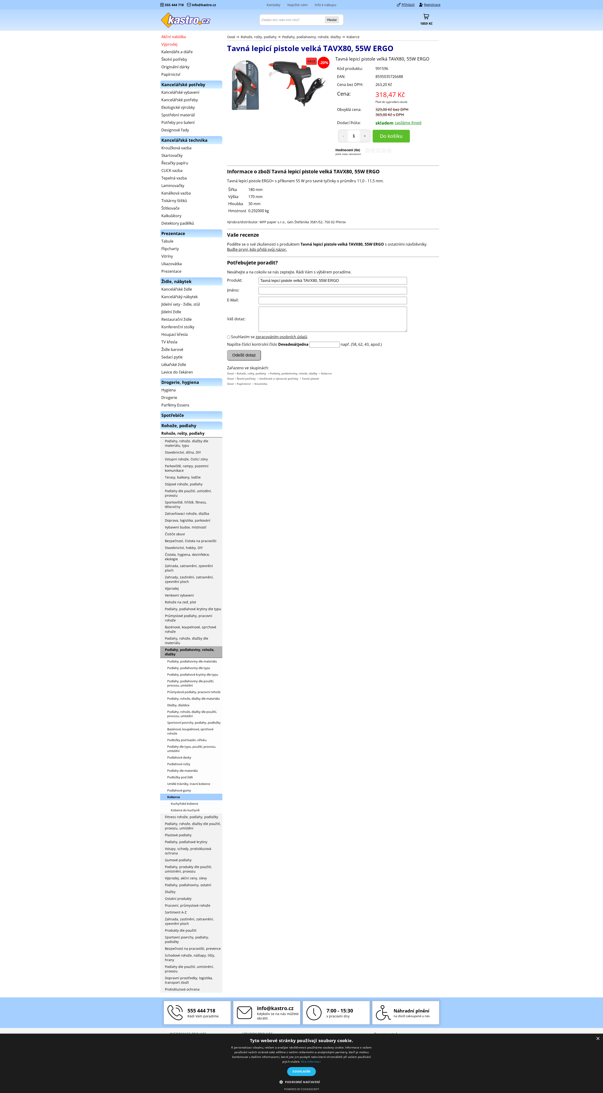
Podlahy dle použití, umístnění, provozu (189, 968)
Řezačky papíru (174, 163)
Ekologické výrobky (178, 107)
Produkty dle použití (180, 930)
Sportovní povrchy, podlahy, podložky (194, 722)
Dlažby (170, 892)
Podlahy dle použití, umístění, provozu (188, 493)
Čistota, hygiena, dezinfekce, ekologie (187, 556)
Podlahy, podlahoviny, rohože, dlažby (311, 37)
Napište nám (297, 5)
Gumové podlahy (178, 860)
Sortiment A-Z (176, 912)
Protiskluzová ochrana (182, 989)
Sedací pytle (172, 357)
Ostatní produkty (178, 898)
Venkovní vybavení (179, 595)
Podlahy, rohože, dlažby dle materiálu (186, 640)
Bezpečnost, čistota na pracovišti (190, 541)
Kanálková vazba (176, 193)
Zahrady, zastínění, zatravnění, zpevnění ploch (189, 579)
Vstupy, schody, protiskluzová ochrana (188, 850)
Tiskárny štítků (174, 200)
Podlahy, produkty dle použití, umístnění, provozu (188, 869)
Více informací (311, 1062)
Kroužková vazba (176, 147)
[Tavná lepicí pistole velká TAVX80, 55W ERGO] (279, 85)
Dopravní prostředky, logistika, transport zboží (189, 980)
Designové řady (175, 130)
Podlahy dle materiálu (182, 770)
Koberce (352, 37)
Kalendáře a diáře (177, 51)
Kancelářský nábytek (179, 296)
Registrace (432, 4)
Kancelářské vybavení (180, 92)
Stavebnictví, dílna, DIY (183, 452)
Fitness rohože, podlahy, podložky (191, 817)
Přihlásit (408, 4)
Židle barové (172, 349)
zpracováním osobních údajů (281, 336)
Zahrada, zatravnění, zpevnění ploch (189, 568)
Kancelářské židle (176, 289)
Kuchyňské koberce (184, 803)
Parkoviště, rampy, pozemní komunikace (186, 468)
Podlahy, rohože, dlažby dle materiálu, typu (186, 443)
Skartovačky (172, 155)
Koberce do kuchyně (185, 810)
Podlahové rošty (178, 764)
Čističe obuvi (175, 534)
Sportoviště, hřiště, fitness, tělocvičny (186, 504)
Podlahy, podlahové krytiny (186, 842)
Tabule (167, 241)
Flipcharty (170, 248)
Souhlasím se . (269, 336)
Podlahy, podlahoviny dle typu (188, 668)
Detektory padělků (177, 223)
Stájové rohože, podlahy (184, 484)
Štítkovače (170, 208)
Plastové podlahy (178, 835)
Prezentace (171, 271)
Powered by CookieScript (301, 1089)
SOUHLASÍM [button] (301, 1071)
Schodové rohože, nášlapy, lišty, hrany (190, 957)
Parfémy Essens (175, 405)
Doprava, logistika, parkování (187, 520)
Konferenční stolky (177, 326)
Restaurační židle (176, 319)
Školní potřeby (246, 378)
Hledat (332, 20)
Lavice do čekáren (177, 372)
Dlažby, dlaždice (178, 705)
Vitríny (167, 256)
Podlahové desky (179, 757)
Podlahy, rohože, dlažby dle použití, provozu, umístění (192, 714)
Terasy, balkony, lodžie (183, 477)
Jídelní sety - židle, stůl (180, 304)
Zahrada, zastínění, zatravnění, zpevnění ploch (189, 921)
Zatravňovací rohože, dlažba (187, 513)
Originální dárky (175, 66)
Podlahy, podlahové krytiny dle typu (193, 609)
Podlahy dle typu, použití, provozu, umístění (191, 748)
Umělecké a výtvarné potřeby (278, 378)
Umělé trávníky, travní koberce (188, 784)
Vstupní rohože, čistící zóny (186, 459)
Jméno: (233, 290)
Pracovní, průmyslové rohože (187, 905)
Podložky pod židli (180, 777)
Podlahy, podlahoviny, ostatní (188, 885)
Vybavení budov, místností (185, 527)
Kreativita (260, 384)
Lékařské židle (173, 364)
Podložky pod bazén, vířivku (187, 740)
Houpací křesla (174, 334)
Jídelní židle (171, 311)
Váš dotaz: (236, 318)
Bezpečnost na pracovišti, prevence (193, 948)
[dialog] (301, 1063)
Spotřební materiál (178, 115)
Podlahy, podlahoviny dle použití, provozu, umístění (190, 683)
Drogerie (169, 397)
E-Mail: (233, 300)
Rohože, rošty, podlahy (259, 37)
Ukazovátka (171, 263)
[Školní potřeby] (186, 20)
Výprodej (169, 44)
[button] (301, 1082)
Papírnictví (244, 384)
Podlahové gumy (179, 790)
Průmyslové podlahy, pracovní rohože (188, 618)
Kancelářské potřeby (179, 99)
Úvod (231, 37)
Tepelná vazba (174, 178)
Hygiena (168, 390)
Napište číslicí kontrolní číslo (252, 344)
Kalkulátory (171, 215)
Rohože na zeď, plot (180, 602)
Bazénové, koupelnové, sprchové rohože (190, 629)
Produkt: (234, 280)
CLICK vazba (172, 170)
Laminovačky (172, 185)
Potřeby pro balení (178, 122)
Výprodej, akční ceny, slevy (186, 878)
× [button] (597, 1038)
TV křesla (169, 342)
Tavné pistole (310, 378)
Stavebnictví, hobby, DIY (184, 547)
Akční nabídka (173, 36)
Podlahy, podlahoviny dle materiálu (192, 661)
